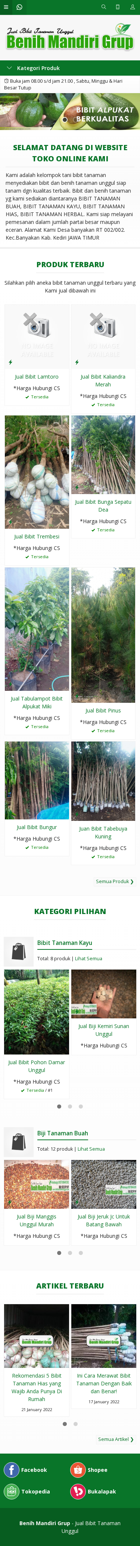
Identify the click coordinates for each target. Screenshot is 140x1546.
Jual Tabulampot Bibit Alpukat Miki (37, 702)
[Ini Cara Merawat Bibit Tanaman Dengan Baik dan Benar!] (103, 1335)
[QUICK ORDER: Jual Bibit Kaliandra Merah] (77, 361)
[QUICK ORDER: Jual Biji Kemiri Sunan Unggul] (77, 1011)
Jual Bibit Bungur (37, 827)
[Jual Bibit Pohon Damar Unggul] (36, 1011)
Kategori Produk (38, 68)
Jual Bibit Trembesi (36, 536)
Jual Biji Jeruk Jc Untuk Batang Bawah (104, 1220)
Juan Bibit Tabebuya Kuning (103, 832)
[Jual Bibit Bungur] (37, 779)
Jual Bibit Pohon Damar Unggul (36, 1066)
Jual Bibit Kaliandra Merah (103, 380)
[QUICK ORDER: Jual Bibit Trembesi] (10, 521)
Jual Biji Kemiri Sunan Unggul (103, 1029)
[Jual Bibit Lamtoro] (37, 336)
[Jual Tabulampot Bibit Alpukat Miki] (37, 628)
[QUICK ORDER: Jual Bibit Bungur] (10, 812)
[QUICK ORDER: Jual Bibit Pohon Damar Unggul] (9, 1047)
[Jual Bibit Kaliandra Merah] (103, 336)
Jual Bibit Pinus (103, 710)
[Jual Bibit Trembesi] (37, 471)
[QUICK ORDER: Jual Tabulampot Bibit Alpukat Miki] (10, 683)
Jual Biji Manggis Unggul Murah (36, 1220)
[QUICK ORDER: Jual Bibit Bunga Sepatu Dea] (77, 487)
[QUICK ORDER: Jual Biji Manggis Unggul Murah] (9, 1201)
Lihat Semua (88, 958)
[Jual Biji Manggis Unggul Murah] (36, 1183)
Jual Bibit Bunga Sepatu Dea (103, 505)
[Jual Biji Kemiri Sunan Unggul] (103, 993)
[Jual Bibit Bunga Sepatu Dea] (103, 454)
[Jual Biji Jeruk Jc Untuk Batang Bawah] (103, 1183)
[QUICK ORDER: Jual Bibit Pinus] (77, 695)
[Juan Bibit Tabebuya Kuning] (103, 780)
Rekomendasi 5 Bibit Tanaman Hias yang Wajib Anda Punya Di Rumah (37, 1387)
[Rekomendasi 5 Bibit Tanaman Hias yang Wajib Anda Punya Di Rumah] (36, 1335)
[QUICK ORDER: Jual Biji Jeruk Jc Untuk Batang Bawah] (77, 1201)
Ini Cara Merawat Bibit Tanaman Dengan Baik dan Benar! (104, 1383)
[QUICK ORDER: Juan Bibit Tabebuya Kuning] (77, 813)
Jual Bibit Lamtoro (37, 376)
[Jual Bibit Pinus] (103, 634)
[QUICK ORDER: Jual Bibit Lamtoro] (10, 361)
